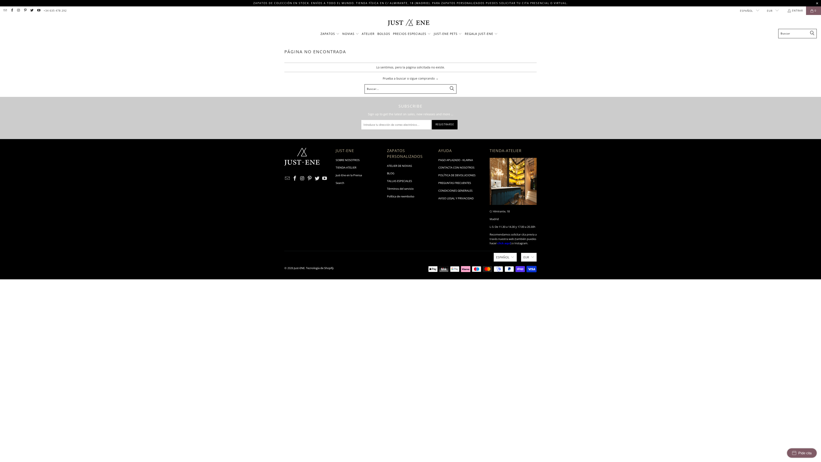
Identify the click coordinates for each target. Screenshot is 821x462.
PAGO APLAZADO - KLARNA (455, 160)
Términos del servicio (400, 189)
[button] (330, 34)
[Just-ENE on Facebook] (11, 10)
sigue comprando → (424, 78)
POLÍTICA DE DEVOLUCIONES (456, 175)
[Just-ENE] (408, 23)
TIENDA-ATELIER (346, 167)
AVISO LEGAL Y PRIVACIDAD (456, 198)
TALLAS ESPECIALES (399, 181)
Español (747, 11)
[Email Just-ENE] (5, 10)
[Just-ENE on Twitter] (32, 10)
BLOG (390, 173)
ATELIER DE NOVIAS (399, 166)
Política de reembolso (400, 196)
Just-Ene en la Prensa (349, 175)
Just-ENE (299, 268)
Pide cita (805, 453)
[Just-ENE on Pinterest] (25, 10)
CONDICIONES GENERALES (455, 190)
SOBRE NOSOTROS (348, 160)
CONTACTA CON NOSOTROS (456, 167)
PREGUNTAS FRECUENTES (454, 183)
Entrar (797, 10)
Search (340, 183)
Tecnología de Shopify (320, 268)
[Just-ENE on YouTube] (38, 10)
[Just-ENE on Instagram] (18, 10)
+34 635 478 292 (55, 10)
